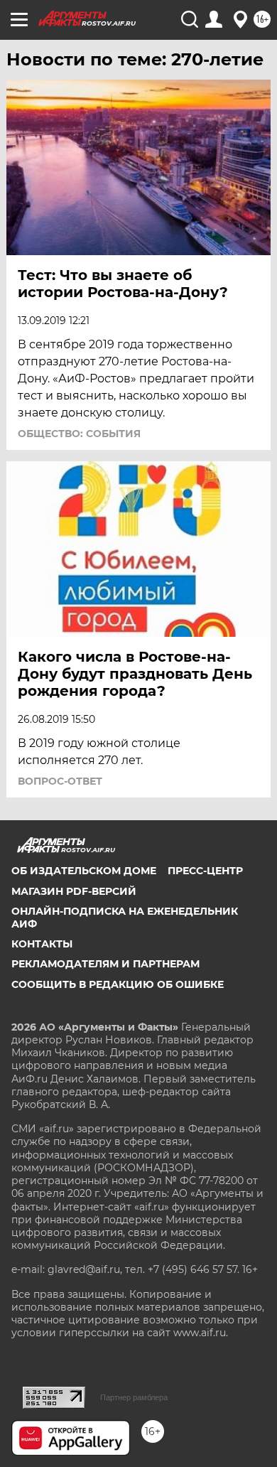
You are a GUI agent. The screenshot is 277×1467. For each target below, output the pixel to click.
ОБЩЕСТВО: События (79, 434)
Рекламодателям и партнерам (105, 963)
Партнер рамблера (134, 1397)
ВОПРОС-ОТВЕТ (60, 781)
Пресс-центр (205, 870)
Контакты (41, 943)
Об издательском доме (83, 870)
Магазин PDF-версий (73, 891)
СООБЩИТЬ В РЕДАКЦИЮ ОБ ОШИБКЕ (117, 984)
